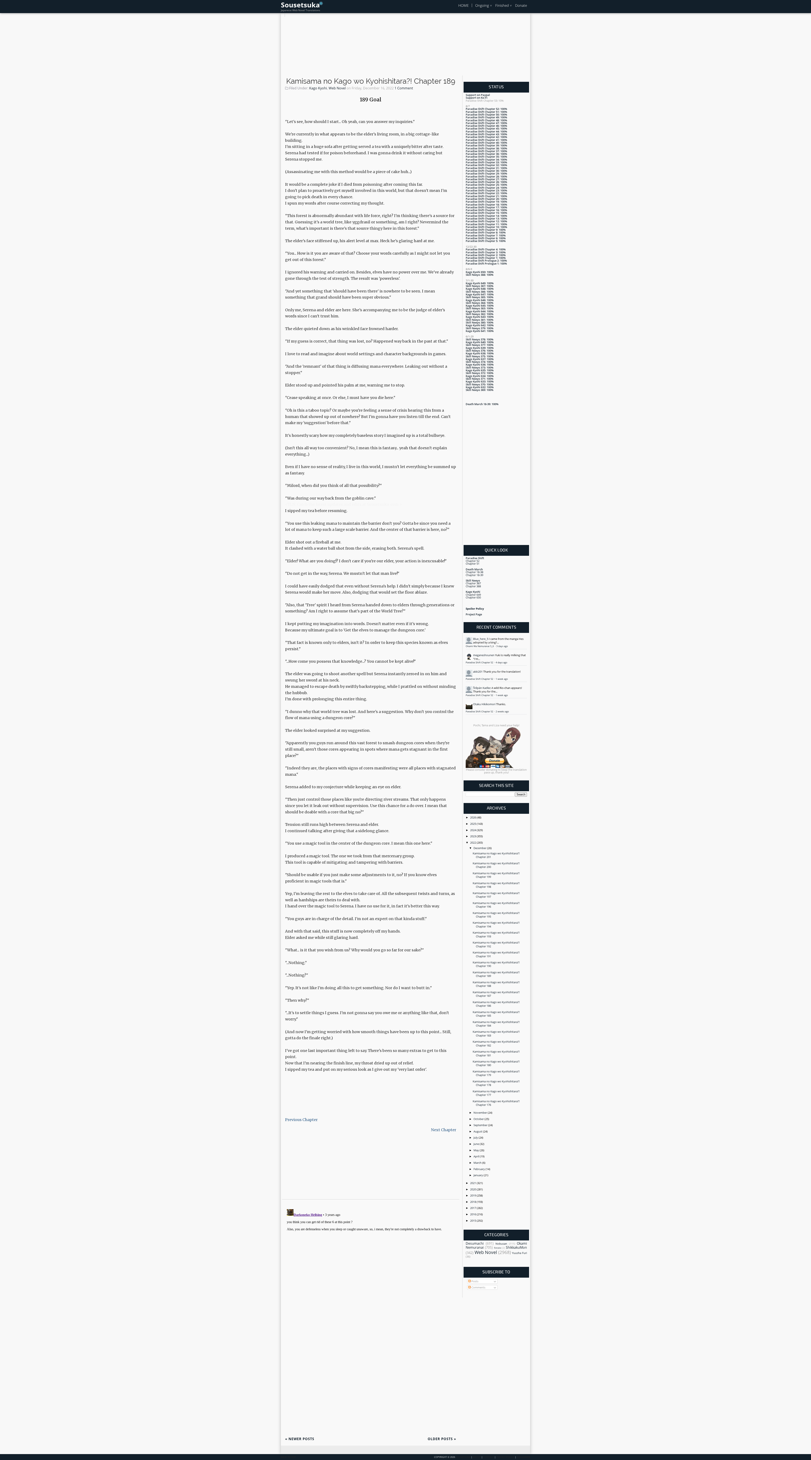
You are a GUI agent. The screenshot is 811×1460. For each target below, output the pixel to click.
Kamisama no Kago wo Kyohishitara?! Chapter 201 (496, 855)
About (477, 1457)
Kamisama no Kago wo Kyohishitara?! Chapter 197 (496, 895)
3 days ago (502, 646)
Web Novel (337, 88)
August (478, 1131)
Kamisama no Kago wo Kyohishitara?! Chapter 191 (496, 954)
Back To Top (288, 1457)
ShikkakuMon (516, 1247)
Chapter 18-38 (474, 572)
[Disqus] (370, 1260)
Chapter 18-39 (474, 575)
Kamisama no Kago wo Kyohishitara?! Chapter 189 (370, 81)
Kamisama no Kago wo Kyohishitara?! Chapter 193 (496, 934)
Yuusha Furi (519, 1253)
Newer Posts (299, 1439)
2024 (473, 830)
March (478, 1163)
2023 (473, 836)
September (481, 1125)
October (479, 1119)
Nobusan (501, 1244)
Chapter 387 (473, 583)
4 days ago (501, 662)
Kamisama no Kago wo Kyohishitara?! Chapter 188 (496, 984)
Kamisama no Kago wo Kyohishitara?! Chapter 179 (496, 1073)
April (477, 1156)
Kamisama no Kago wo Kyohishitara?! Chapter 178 (496, 1083)
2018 (473, 1202)
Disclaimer (523, 1457)
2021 (473, 1183)
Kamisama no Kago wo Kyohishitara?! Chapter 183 (496, 1033)
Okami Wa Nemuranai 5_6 (480, 646)
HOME (463, 5)
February (480, 1169)
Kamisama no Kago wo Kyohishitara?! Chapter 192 (496, 944)
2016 (473, 1214)
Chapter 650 (473, 597)
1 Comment (404, 88)
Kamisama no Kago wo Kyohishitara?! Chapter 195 (496, 914)
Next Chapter (443, 1129)
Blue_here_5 (480, 639)
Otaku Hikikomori (484, 704)
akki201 (478, 671)
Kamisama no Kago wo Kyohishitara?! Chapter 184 (496, 1023)
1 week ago (502, 678)
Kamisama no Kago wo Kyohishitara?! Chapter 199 (496, 875)
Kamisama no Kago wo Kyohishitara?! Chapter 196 (496, 904)
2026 (473, 817)
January (479, 1175)
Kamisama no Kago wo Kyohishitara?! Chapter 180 (496, 1063)
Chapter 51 (472, 563)
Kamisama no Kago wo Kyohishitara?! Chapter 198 (496, 885)
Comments (478, 1287)
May (477, 1150)
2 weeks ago (502, 711)
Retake (497, 1247)
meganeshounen (483, 655)
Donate (521, 5)
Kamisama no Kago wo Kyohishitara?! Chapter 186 (496, 1004)
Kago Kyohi (318, 88)
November (481, 1112)
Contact (488, 1457)
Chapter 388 (473, 586)
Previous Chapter (301, 1119)
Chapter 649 (473, 595)
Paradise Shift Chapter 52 (480, 662)
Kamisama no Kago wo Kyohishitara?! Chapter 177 (496, 1093)
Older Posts (442, 1439)
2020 (473, 1189)
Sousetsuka (300, 4)
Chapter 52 (472, 561)
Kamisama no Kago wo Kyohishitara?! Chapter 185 (496, 1013)
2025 (473, 824)
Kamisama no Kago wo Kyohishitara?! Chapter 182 (496, 1043)
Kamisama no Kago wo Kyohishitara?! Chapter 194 (496, 924)
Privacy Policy (505, 1457)
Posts (474, 1281)
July (476, 1137)
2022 (473, 842)
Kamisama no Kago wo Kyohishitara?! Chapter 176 (496, 1103)
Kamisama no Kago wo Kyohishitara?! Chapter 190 (496, 964)
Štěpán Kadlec (482, 688)
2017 (473, 1208)
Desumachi (475, 1243)
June (477, 1144)
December (480, 848)
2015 (473, 1220)
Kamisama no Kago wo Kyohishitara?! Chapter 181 (496, 1053)
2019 (473, 1195)
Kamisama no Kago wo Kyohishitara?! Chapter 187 (496, 994)
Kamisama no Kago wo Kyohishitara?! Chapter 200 (496, 865)
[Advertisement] (405, 46)
